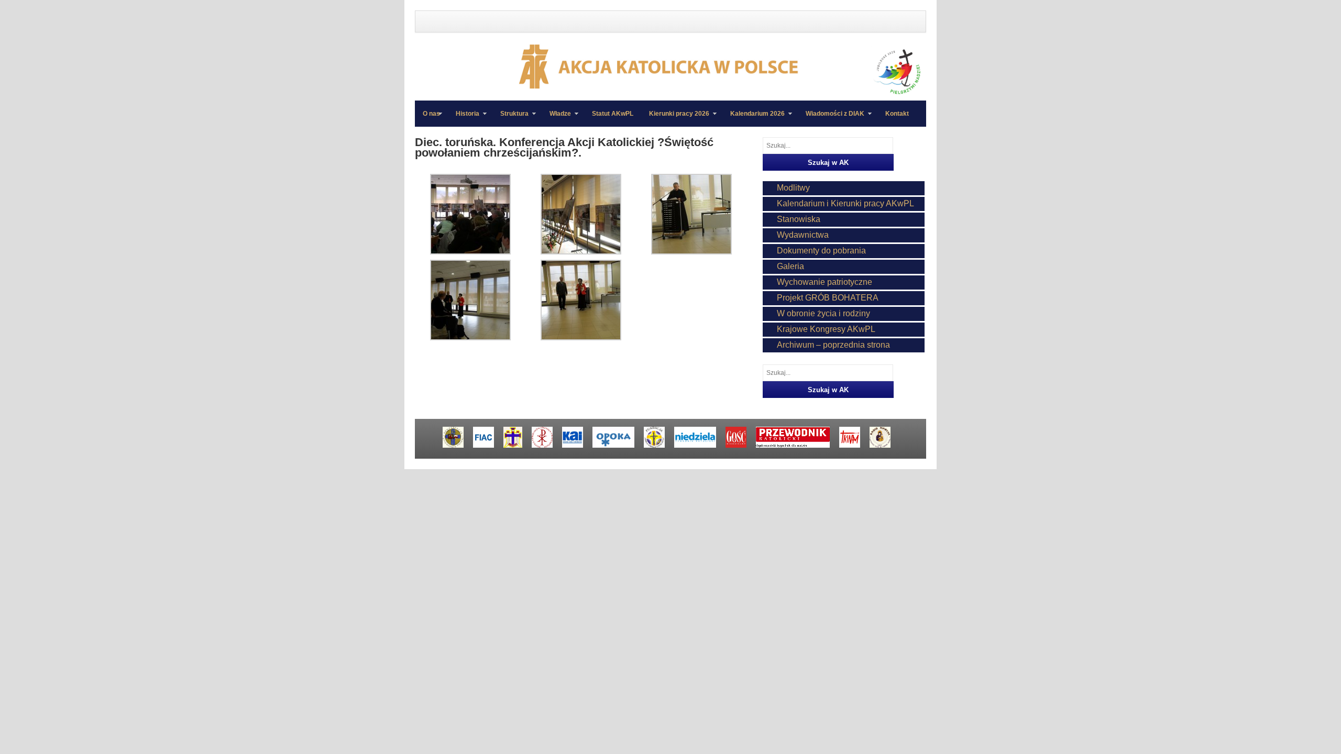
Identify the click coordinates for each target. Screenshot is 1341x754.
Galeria (790, 266)
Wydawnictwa (803, 234)
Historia (463, 118)
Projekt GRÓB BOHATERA (827, 297)
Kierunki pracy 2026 (675, 118)
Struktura (510, 118)
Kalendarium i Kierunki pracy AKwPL (845, 203)
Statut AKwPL (612, 113)
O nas (431, 113)
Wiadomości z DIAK (831, 118)
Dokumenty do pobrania (821, 250)
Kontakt (897, 113)
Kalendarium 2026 (753, 118)
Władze (556, 118)
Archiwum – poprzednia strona (833, 344)
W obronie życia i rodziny (823, 313)
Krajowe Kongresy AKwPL (826, 329)
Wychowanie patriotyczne (824, 282)
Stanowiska (798, 219)
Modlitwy (793, 187)
